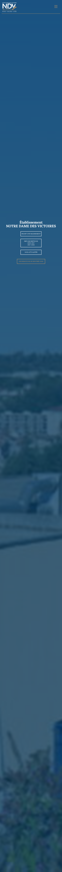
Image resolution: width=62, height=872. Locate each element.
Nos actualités (31, 252)
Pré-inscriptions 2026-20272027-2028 (31, 243)
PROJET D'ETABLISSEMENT (31, 234)
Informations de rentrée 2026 (31, 261)
